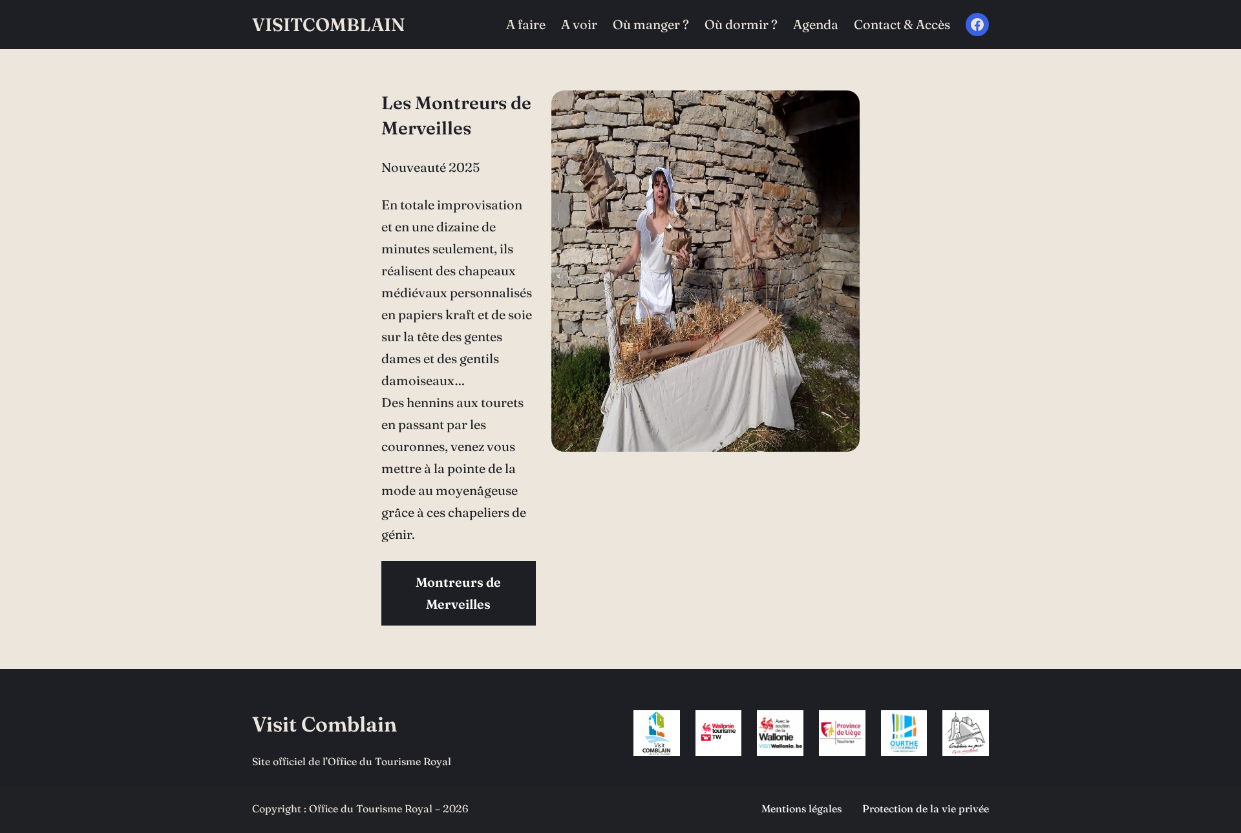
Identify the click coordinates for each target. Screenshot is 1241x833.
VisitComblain (328, 25)
